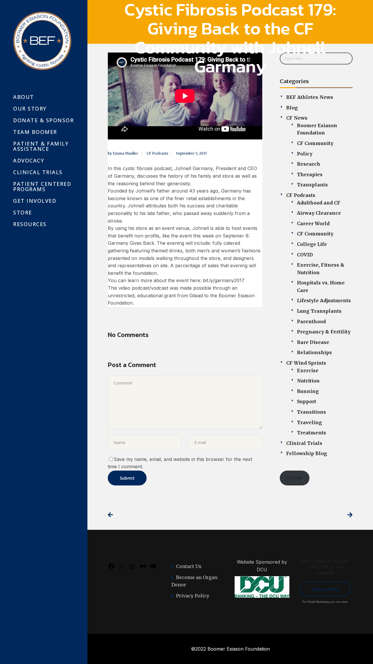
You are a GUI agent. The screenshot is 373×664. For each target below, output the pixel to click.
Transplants (312, 185)
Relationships (314, 352)
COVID (305, 255)
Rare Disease (313, 342)
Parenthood (311, 321)
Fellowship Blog (306, 453)
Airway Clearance (319, 213)
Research (308, 164)
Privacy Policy (192, 596)
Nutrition (308, 381)
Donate (294, 478)
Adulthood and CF (318, 203)
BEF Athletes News (309, 97)
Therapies (310, 174)
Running (308, 391)
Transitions (311, 412)
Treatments (311, 433)
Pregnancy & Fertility (324, 332)
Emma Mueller (126, 153)
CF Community (315, 143)
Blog (292, 108)
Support (306, 401)
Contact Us (188, 566)
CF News (296, 118)
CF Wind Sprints (306, 363)
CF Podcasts (157, 153)
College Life (312, 244)
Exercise (308, 370)
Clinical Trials (304, 443)
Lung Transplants (319, 311)
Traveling (309, 422)
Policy (304, 154)
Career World (313, 223)
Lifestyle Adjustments (324, 300)
